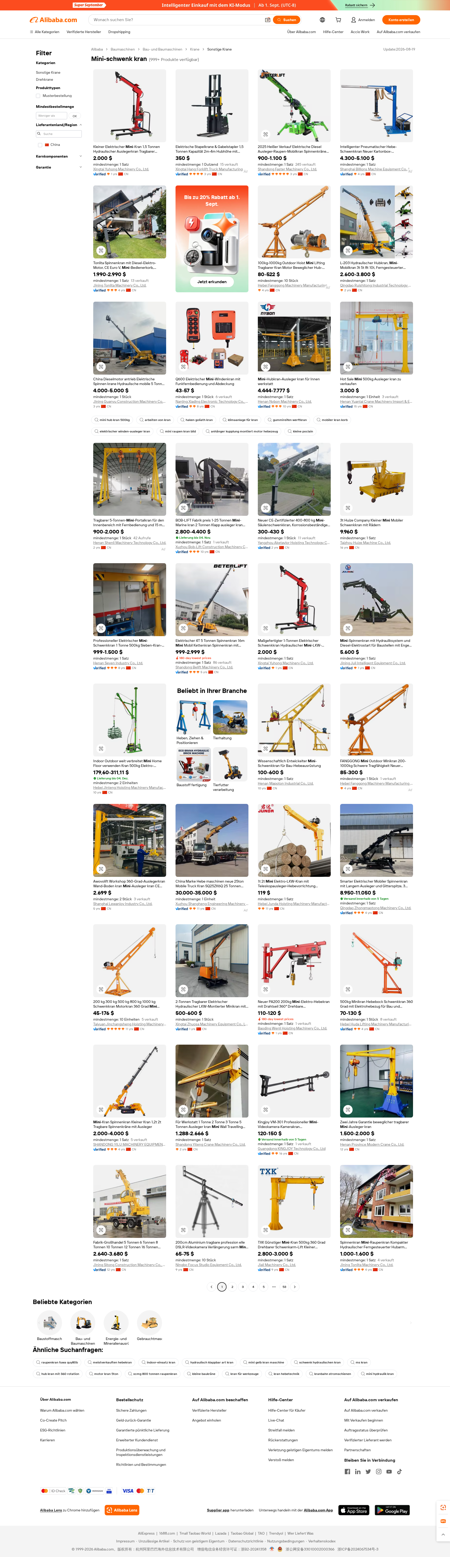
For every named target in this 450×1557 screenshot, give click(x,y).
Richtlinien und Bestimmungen (141, 1464)
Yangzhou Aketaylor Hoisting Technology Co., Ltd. (294, 543)
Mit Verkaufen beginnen (363, 1420)
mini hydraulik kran (380, 1374)
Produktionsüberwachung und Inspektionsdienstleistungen (140, 1452)
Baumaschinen (123, 49)
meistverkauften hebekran (112, 1362)
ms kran (361, 1362)
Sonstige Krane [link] (219, 49)
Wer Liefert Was (301, 1533)
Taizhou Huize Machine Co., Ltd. (365, 543)
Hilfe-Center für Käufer (286, 1410)
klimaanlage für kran (243, 420)
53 (284, 1287)
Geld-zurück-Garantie (133, 1420)
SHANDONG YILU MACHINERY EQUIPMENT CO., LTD (129, 1144)
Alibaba (97, 49)
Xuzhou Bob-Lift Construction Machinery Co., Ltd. (212, 547)
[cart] (339, 20)
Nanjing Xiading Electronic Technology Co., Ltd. (212, 401)
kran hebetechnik (286, 1374)
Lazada (220, 1533)
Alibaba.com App (318, 1510)
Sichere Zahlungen (131, 1410)
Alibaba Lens (51, 1510)
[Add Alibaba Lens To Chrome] (122, 1510)
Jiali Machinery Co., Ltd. (277, 1265)
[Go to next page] (294, 1287)
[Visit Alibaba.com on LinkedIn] (358, 1471)
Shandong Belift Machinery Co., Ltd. (204, 667)
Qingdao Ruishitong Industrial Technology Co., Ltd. (376, 285)
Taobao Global (242, 1533)
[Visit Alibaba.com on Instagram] (379, 1471)
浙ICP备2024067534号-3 (358, 1549)
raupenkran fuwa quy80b (59, 1362)
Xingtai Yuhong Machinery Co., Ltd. (121, 169)
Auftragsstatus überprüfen (366, 1430)
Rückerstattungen (283, 1440)
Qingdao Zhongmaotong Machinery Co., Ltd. (375, 908)
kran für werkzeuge (244, 1374)
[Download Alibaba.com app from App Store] (354, 1510)
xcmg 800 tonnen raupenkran (155, 1374)
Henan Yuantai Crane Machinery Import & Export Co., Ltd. (376, 401)
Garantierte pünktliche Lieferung (142, 1430)
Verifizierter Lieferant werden (368, 1440)
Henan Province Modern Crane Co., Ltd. (372, 1144)
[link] (443, 1507)
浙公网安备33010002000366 (310, 1549)
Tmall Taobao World (195, 1533)
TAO (261, 1533)
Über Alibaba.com (55, 1399)
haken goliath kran (199, 420)
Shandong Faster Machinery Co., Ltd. (287, 169)
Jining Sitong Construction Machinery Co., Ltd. (129, 1265)
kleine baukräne (203, 1374)
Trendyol (276, 1533)
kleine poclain (303, 431)
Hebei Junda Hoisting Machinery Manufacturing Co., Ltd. (294, 904)
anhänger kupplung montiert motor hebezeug (244, 431)
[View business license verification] (272, 1549)
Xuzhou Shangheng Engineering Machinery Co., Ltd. (212, 904)
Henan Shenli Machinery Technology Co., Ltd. (129, 543)
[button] (268, 20)
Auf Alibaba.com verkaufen (366, 1410)
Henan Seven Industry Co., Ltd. (118, 663)
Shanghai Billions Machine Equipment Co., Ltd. (376, 169)
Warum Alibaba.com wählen (62, 1410)
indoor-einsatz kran (161, 1362)
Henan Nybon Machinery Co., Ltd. (285, 401)
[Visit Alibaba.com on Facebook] (347, 1471)
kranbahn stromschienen (332, 1374)
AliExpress (146, 1533)
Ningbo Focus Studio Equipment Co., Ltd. (209, 1265)
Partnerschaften (357, 1450)
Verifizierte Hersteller (209, 1410)
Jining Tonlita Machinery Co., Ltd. (119, 285)
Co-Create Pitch (53, 1420)
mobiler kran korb (335, 420)
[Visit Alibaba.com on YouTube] (389, 1471)
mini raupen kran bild (180, 431)
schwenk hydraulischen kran (320, 1362)
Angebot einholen (206, 1420)
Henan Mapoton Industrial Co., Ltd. (286, 783)
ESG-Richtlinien (52, 1430)
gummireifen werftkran (290, 420)
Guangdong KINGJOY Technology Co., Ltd (292, 1148)
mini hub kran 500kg (115, 420)
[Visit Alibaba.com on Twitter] (368, 1471)
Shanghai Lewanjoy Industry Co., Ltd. (122, 904)
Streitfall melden (281, 1430)
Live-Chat (276, 1420)
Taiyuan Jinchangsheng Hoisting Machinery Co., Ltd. (129, 1024)
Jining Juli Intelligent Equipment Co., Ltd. (373, 663)
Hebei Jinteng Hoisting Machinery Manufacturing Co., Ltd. (129, 787)
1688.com (167, 1533)
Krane (194, 49)
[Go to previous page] (211, 1287)
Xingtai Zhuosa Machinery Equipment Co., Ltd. (212, 1024)
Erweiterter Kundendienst (137, 1440)
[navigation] (59, 669)
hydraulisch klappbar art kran (211, 1362)
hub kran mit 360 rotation (60, 1374)
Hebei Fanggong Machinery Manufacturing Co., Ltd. (294, 285)
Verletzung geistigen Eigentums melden (300, 1450)
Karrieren (47, 1440)
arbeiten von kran (158, 420)
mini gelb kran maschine (266, 1362)
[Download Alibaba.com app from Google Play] (392, 1510)
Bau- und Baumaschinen (162, 49)
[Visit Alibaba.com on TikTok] (399, 1471)
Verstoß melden (281, 1460)
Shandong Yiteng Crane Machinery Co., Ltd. (211, 1144)
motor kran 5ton (106, 1374)
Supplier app (218, 1510)
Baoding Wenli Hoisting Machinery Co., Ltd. (292, 1028)
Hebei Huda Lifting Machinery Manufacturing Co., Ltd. (376, 1024)
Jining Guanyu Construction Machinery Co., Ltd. (129, 401)
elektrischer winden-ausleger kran (125, 431)
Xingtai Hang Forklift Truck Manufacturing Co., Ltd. (212, 169)
